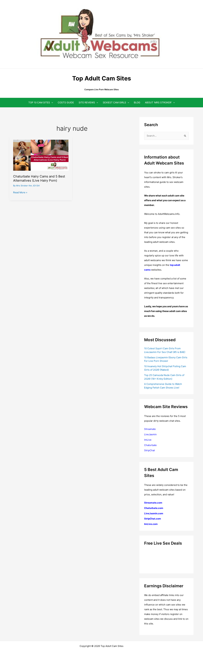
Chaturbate (150, 445)
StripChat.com (152, 518)
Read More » (20, 193)
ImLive (147, 439)
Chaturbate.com (153, 508)
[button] (51, 102)
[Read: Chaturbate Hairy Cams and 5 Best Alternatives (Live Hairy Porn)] (41, 154)
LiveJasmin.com (153, 513)
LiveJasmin (150, 434)
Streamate (150, 429)
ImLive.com (151, 524)
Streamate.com (153, 502)
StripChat (149, 450)
